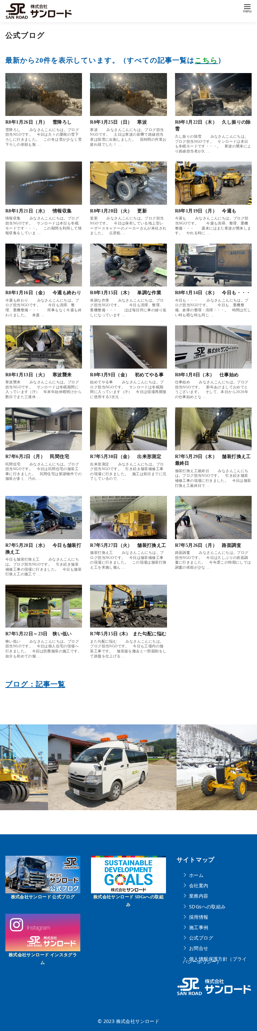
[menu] (247, 8)
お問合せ (198, 948)
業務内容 (198, 896)
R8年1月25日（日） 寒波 (118, 122)
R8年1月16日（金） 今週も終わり (43, 292)
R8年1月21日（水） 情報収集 (38, 210)
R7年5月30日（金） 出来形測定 (125, 456)
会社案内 (198, 885)
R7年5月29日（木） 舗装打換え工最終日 (213, 460)
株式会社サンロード (138, 1021)
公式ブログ (201, 938)
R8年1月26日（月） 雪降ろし (38, 122)
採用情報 (198, 916)
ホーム (196, 875)
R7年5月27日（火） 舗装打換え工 (128, 545)
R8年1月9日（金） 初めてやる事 (127, 374)
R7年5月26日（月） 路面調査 (208, 545)
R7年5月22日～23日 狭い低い (38, 633)
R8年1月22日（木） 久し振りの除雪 (213, 125)
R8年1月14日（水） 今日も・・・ (213, 292)
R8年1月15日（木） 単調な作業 (125, 292)
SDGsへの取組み (207, 906)
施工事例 (198, 927)
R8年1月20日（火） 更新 (118, 210)
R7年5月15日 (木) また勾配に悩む (128, 633)
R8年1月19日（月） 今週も (206, 210)
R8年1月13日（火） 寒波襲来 (38, 374)
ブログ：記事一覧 (35, 684)
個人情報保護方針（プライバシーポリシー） (215, 960)
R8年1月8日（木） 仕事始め (207, 374)
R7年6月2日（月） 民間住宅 (37, 456)
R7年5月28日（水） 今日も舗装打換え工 (43, 548)
